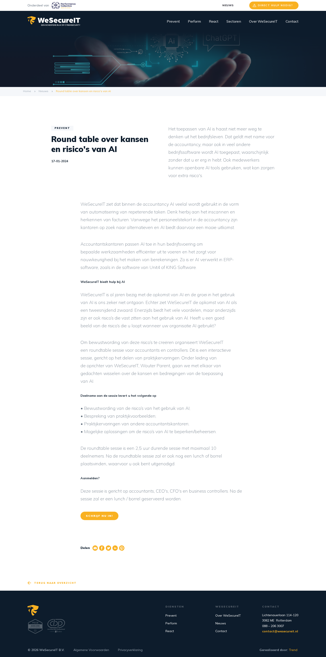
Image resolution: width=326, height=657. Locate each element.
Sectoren (233, 21)
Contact (292, 21)
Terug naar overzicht (55, 582)
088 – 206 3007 (273, 626)
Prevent (173, 21)
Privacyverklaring (130, 650)
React (213, 21)
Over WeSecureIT (263, 21)
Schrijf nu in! (99, 515)
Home (27, 91)
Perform (194, 21)
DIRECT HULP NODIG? (275, 5)
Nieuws (228, 5)
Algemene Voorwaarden (91, 650)
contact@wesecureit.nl (280, 631)
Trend (293, 650)
